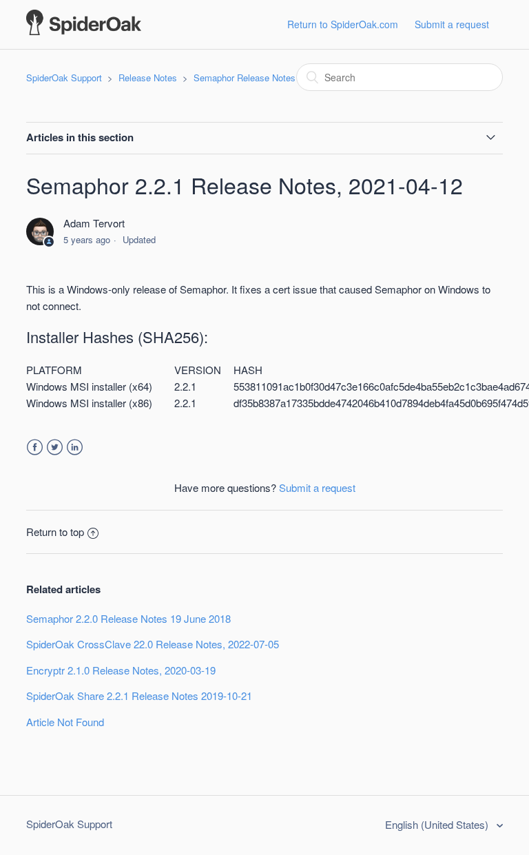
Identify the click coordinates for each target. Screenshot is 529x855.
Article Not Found (65, 721)
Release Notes (147, 77)
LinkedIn (74, 447)
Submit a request (452, 24)
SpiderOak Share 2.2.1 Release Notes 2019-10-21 (139, 695)
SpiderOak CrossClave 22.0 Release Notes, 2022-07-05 (152, 644)
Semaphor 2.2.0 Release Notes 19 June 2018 (128, 618)
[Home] (83, 30)
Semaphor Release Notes (244, 77)
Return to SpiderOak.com (342, 24)
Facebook (34, 447)
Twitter (54, 447)
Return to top (55, 531)
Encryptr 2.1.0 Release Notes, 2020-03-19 (121, 670)
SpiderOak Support (64, 77)
